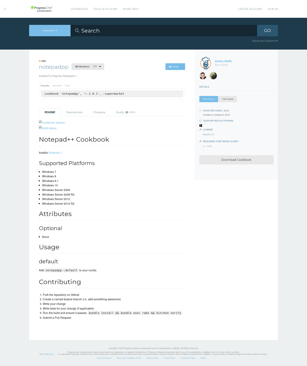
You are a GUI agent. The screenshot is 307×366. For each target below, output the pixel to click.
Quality (125, 112)
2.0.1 (86, 66)
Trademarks (48, 353)
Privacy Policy (152, 357)
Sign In (273, 9)
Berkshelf (57, 85)
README (50, 112)
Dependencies (74, 112)
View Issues (227, 99)
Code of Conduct (104, 357)
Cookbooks (79, 9)
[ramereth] (204, 77)
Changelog (99, 112)
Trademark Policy (187, 357)
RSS (43, 61)
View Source (209, 99)
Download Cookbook (236, 160)
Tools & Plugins (105, 9)
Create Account (250, 9)
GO (267, 30)
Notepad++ (56, 152)
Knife (67, 85)
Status (203, 357)
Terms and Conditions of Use (128, 357)
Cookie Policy (169, 357)
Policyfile (45, 85)
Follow (177, 66)
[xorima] (215, 77)
